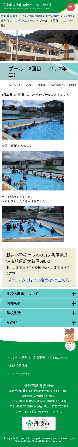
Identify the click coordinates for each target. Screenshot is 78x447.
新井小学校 (52, 16)
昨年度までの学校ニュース (18, 20)
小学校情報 (34, 16)
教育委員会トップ (12, 16)
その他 (67, 16)
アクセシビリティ (21, 373)
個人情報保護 (18, 365)
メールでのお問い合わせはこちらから (39, 411)
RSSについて (59, 357)
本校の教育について (22, 294)
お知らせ (14, 303)
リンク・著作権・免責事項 (27, 357)
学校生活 (14, 313)
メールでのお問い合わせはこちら (38, 280)
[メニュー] (71, 7)
